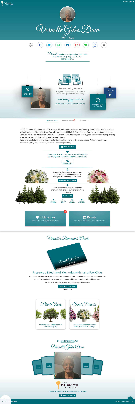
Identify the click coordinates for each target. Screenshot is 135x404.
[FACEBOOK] (40, 45)
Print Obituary (68, 147)
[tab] (52, 120)
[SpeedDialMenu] (130, 399)
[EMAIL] (77, 45)
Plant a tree (67, 196)
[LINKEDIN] (67, 45)
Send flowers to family (67, 180)
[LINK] (104, 45)
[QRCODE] (31, 45)
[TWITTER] (49, 45)
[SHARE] (95, 45)
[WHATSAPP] (58, 45)
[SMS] (86, 45)
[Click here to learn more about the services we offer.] (67, 385)
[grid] (67, 93)
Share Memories (69, 395)
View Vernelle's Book (67, 286)
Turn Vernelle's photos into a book (70, 100)
